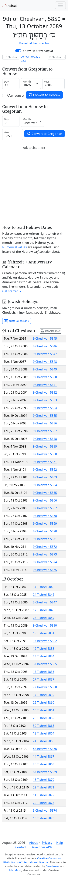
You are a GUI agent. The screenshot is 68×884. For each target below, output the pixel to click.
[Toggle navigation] (60, 5)
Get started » (11, 291)
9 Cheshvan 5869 (45, 523)
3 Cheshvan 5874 (45, 810)
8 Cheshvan (10, 57)
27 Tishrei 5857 (43, 679)
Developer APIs (41, 847)
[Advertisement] (34, 185)
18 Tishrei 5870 (43, 780)
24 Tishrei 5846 (43, 595)
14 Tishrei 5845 (43, 587)
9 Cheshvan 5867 (45, 508)
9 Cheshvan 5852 (45, 392)
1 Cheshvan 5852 (45, 641)
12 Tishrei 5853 (43, 648)
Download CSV (52, 330)
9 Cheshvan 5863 (45, 477)
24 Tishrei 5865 (43, 741)
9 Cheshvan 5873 (45, 554)
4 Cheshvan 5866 (45, 749)
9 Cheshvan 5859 (45, 446)
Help (59, 843)
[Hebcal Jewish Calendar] (9, 5)
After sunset (15, 95)
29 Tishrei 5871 (43, 787)
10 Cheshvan (57, 57)
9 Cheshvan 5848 (45, 362)
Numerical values (14, 247)
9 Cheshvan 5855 (45, 416)
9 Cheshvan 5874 (45, 562)
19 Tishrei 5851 (43, 633)
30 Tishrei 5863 (43, 726)
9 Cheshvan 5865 (45, 493)
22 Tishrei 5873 (43, 803)
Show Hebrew (38, 51)
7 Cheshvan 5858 (45, 687)
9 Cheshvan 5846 (45, 346)
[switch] (18, 50)
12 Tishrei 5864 (43, 733)
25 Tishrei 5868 (43, 764)
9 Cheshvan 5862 (45, 469)
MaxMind (15, 870)
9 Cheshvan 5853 (45, 400)
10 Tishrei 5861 (43, 710)
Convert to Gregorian (46, 134)
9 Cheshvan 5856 (45, 423)
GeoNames (53, 866)
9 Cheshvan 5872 (45, 547)
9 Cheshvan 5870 (45, 531)
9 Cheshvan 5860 (45, 454)
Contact (20, 847)
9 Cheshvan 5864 (45, 485)
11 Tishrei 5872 (43, 795)
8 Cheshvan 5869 (45, 772)
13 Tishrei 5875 (43, 818)
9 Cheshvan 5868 (45, 516)
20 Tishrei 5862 (43, 718)
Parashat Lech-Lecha (34, 43)
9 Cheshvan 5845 (45, 338)
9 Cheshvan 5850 (45, 377)
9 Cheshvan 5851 (45, 385)
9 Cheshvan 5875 (45, 570)
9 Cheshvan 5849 (45, 369)
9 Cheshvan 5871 (45, 539)
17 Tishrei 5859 (43, 695)
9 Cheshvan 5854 (45, 408)
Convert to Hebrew (46, 95)
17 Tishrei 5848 (43, 610)
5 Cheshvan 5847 (45, 602)
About (33, 843)
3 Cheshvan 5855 (45, 664)
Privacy (47, 843)
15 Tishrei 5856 (43, 672)
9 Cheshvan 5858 (45, 439)
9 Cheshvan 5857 (45, 431)
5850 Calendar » (18, 320)
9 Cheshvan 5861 (45, 462)
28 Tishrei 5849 (43, 618)
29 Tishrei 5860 (43, 702)
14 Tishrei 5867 (43, 756)
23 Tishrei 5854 (43, 656)
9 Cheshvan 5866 (45, 500)
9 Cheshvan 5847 (45, 354)
